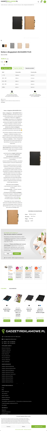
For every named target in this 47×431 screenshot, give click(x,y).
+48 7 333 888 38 (8, 257)
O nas (3, 387)
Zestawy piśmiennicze (16, 100)
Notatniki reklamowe (17, 4)
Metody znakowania (6, 397)
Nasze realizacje (5, 395)
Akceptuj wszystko (38, 426)
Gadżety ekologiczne (6, 351)
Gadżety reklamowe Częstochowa (8, 374)
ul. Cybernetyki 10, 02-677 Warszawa (12, 336)
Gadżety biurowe (11, 4)
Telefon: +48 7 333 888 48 (9, 343)
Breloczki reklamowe (6, 348)
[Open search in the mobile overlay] (38, 1)
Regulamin (4, 409)
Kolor (2, 61)
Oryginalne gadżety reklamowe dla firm (10, 403)
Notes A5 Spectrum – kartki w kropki (40, 311)
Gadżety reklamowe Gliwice (7, 381)
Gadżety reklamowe (4, 4)
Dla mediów (4, 405)
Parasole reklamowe (6, 355)
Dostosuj (8, 426)
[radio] (5, 61)
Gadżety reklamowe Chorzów (8, 372)
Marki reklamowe (5, 391)
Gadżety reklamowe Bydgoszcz (8, 370)
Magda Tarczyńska (30, 267)
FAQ (8, 253)
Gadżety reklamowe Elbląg (7, 376)
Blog (3, 389)
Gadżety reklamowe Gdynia (7, 379)
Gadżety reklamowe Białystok (8, 366)
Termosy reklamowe (6, 359)
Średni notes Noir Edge (6, 310)
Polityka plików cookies (19, 429)
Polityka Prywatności (27, 429)
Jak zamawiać (4, 393)
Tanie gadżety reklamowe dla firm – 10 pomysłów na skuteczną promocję (16, 401)
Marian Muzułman (39, 267)
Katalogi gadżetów (5, 399)
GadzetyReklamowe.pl (10, 267)
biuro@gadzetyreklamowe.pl (19, 257)
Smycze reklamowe (6, 357)
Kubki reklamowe (5, 353)
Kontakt (16, 253)
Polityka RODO (5, 413)
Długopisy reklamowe (6, 349)
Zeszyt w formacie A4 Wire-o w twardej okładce (17, 313)
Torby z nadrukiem (5, 361)
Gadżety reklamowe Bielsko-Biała (8, 368)
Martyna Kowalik (20, 267)
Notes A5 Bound (29, 310)
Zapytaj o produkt (30, 68)
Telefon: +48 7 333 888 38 (9, 341)
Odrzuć (23, 426)
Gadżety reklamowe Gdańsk (7, 377)
